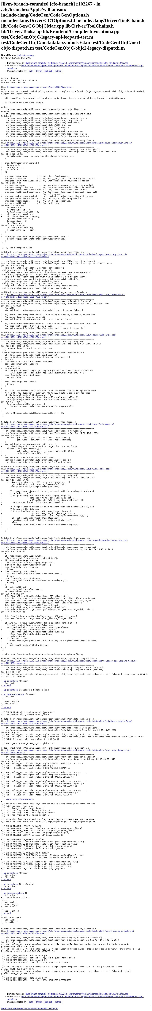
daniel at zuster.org (25, 55)
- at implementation (12, 694)
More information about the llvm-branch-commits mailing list (29, 1008)
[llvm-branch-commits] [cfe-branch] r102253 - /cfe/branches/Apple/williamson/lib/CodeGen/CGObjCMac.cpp (76, 63)
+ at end (6, 880)
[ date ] (31, 71)
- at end (6, 685)
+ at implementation (12, 893)
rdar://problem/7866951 (20, 799)
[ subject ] (48, 71)
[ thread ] (39, 71)
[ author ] (58, 71)
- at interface (9, 681)
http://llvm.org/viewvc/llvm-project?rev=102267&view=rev (39, 87)
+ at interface (9, 873)
